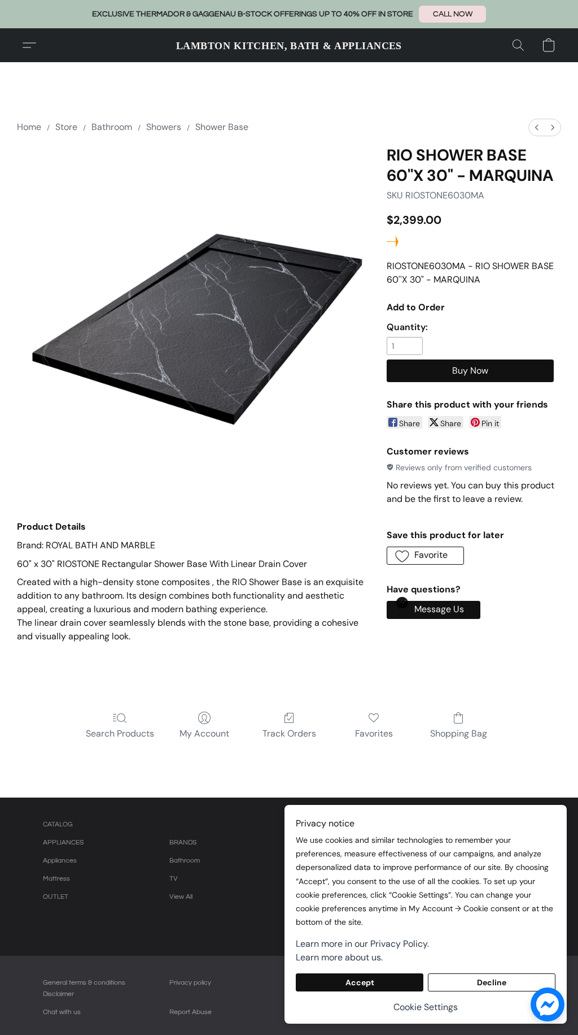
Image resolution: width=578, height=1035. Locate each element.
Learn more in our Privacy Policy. (362, 944)
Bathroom (111, 127)
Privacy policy (190, 982)
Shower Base (221, 127)
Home (29, 127)
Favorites (374, 733)
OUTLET (55, 896)
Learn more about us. (339, 957)
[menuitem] (537, 127)
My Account (204, 733)
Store (66, 127)
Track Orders (289, 733)
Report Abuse (190, 1012)
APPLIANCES (63, 842)
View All (180, 896)
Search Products (120, 733)
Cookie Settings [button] (425, 1007)
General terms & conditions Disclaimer (84, 988)
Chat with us (62, 1012)
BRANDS (182, 842)
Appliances (60, 860)
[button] (452, 14)
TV (173, 878)
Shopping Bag (458, 733)
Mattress (56, 878)
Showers (163, 127)
